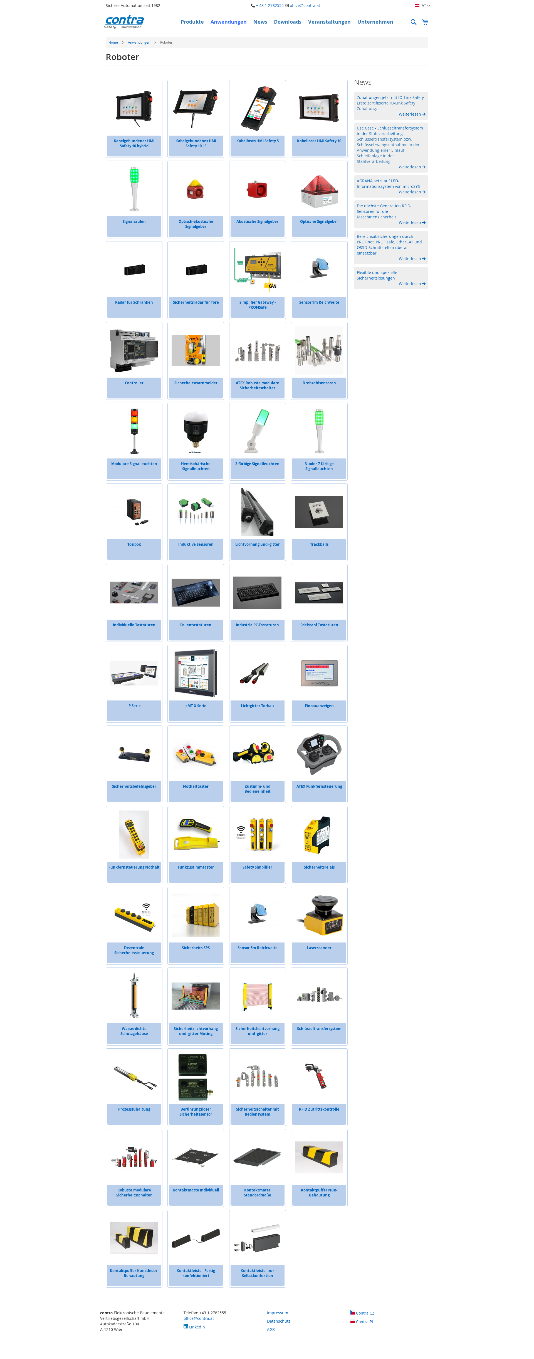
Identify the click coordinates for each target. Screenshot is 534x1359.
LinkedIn (196, 1327)
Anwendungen (139, 42)
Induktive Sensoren (196, 544)
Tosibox (134, 544)
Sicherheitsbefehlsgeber (134, 786)
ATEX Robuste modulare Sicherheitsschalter (257, 385)
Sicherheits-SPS (196, 947)
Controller (134, 382)
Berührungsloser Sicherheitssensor (196, 1112)
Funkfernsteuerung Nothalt (134, 867)
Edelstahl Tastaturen (319, 624)
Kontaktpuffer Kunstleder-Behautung (134, 1273)
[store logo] (124, 22)
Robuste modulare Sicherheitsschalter (134, 1193)
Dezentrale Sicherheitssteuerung (134, 950)
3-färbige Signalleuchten (257, 463)
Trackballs (319, 544)
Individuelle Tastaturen (134, 624)
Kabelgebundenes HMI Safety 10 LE (195, 143)
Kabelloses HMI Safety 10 (319, 140)
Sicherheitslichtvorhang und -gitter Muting (196, 1031)
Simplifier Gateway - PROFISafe (257, 305)
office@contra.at (305, 5)
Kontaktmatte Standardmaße (257, 1193)
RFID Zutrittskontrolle (319, 1109)
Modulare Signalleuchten (134, 463)
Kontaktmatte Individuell (196, 1190)
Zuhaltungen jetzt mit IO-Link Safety (390, 97)
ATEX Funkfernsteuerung (319, 786)
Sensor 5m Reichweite (258, 947)
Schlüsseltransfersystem (319, 1028)
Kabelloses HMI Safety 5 (257, 140)
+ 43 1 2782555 (270, 5)
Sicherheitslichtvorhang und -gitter (258, 1031)
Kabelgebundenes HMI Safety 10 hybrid (134, 143)
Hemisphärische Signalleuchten (196, 466)
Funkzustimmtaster (196, 867)
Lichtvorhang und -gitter (257, 544)
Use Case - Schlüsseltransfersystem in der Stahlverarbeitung (390, 130)
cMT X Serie (196, 705)
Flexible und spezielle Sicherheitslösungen (377, 275)
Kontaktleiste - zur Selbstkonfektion (257, 1273)
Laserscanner (319, 947)
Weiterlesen (410, 114)
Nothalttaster (196, 786)
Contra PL (364, 1321)
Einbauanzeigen (319, 705)
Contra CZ (364, 1313)
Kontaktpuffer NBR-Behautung (319, 1193)
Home (113, 42)
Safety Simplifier (257, 867)
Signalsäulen (134, 221)
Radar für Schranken (134, 302)
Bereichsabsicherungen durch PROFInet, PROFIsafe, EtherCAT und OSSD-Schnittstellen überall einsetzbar (389, 245)
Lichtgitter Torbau (257, 705)
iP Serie (134, 705)
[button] (422, 6)
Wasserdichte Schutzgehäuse (134, 1031)
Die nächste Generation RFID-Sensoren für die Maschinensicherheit (384, 211)
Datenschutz (278, 1321)
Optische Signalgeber (319, 221)
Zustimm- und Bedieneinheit (257, 789)
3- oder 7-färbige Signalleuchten (319, 466)
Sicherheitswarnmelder (195, 382)
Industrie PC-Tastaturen (257, 624)
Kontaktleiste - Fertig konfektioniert (196, 1273)
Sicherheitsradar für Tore (196, 302)
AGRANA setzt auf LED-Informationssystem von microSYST (389, 183)
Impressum (277, 1312)
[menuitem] (192, 22)
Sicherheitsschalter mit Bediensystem (257, 1112)
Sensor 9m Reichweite (319, 302)
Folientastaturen (195, 624)
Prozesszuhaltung (134, 1109)
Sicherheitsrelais (319, 867)
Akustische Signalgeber (257, 221)
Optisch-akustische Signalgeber (196, 224)
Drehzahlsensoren (319, 382)
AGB (271, 1329)
